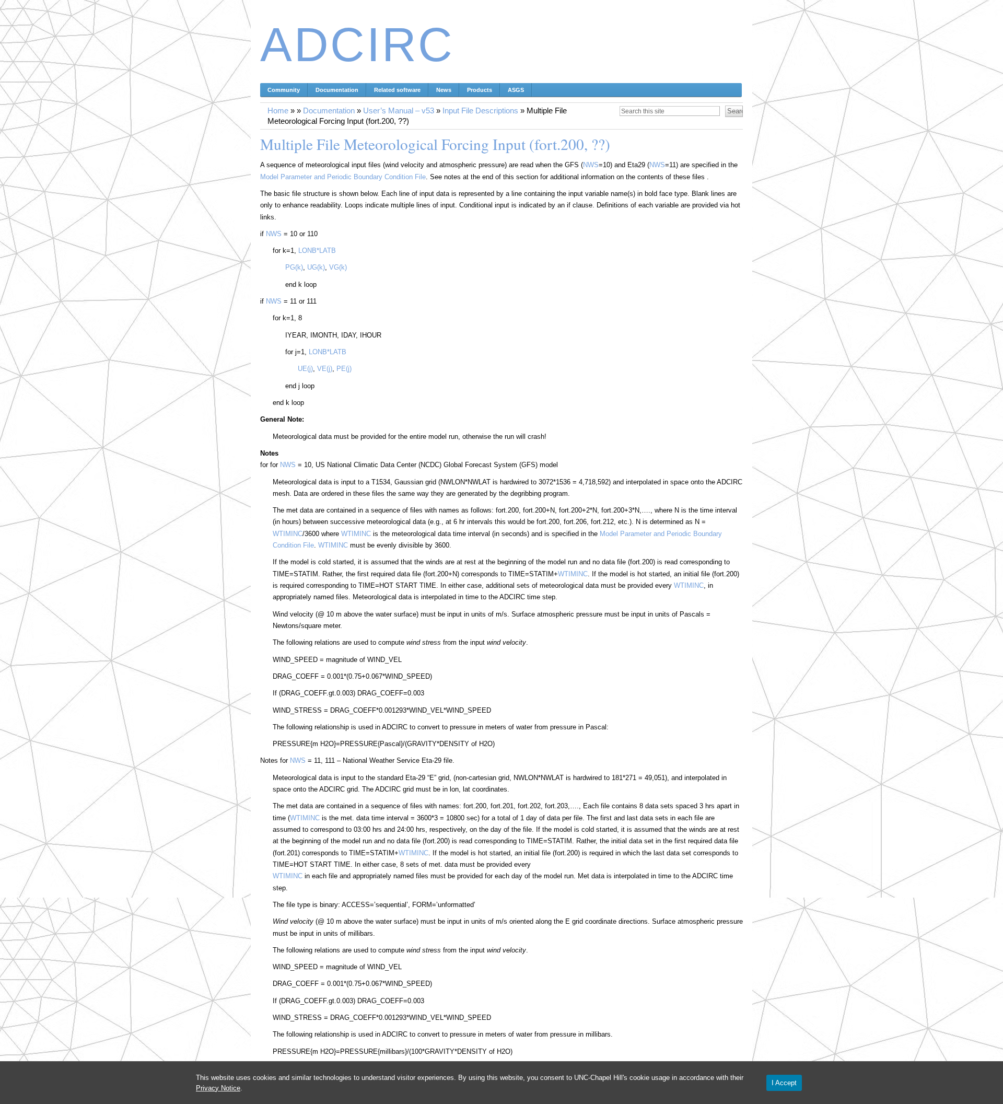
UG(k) (316, 267)
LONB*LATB (317, 250)
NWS (591, 165)
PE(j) (344, 369)
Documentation (337, 90)
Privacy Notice (218, 1088)
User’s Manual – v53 (398, 111)
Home (277, 111)
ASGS (516, 90)
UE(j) (305, 369)
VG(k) (338, 267)
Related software (397, 90)
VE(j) (324, 369)
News (443, 90)
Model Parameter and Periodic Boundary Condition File (343, 177)
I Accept (784, 1083)
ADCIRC (357, 44)
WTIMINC (287, 534)
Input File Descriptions (480, 111)
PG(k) (294, 267)
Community (283, 90)
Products (479, 90)
